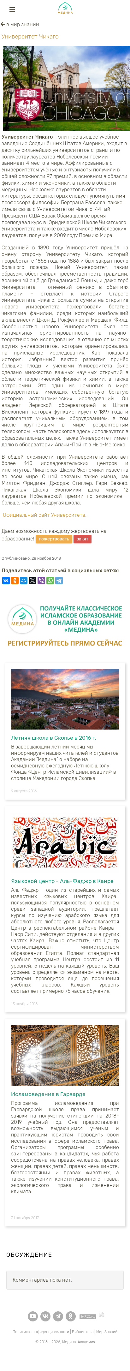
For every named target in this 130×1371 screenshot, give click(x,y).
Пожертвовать (54, 539)
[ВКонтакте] (6, 580)
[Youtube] (33, 1316)
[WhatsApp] (50, 580)
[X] (32, 580)
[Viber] (41, 580)
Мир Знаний (106, 1332)
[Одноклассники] (15, 580)
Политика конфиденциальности (41, 1332)
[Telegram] (59, 580)
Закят (82, 539)
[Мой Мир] (23, 580)
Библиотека (82, 1332)
